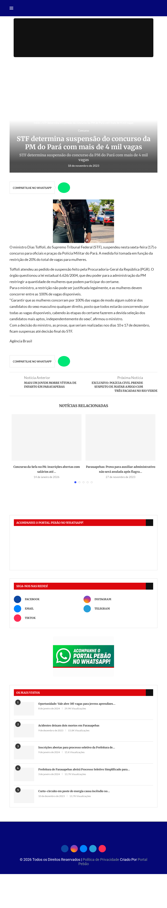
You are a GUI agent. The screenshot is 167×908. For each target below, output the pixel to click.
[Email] (83, 848)
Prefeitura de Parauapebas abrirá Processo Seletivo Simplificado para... (84, 769)
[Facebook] (64, 848)
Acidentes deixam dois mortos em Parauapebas (68, 725)
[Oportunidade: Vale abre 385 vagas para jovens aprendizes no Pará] (24, 709)
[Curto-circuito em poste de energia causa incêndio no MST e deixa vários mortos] (24, 796)
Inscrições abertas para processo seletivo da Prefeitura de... (76, 747)
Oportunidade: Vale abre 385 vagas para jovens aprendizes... (76, 703)
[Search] (155, 8)
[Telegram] (93, 848)
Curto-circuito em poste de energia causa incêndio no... (74, 791)
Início (37, 122)
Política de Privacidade (101, 859)
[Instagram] (74, 848)
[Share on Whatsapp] (64, 188)
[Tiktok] (102, 848)
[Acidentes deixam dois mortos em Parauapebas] (24, 730)
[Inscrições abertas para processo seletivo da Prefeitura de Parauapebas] (24, 752)
